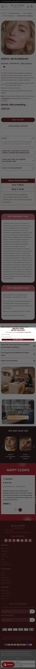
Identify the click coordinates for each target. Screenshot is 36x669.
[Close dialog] (35, 328)
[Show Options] (34, 337)
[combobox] (18, 337)
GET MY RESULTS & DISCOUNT (18, 339)
